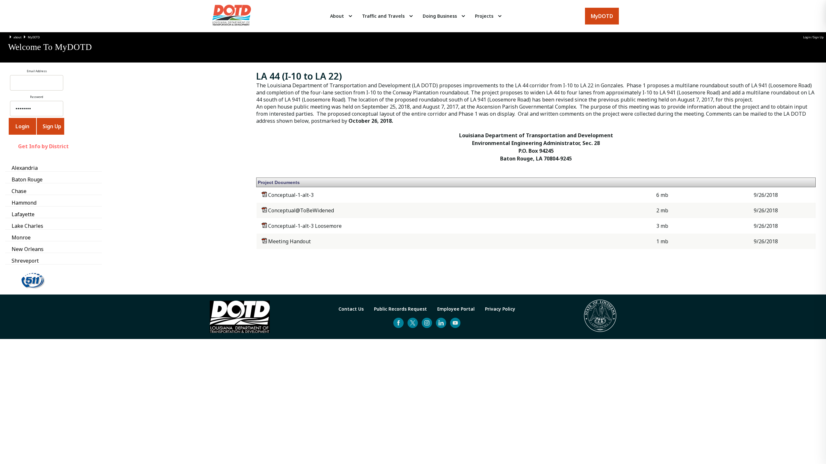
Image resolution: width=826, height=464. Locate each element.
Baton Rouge (27, 179)
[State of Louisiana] (600, 317)
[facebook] (398, 323)
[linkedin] (441, 323)
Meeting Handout (289, 241)
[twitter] (413, 323)
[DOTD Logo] (231, 16)
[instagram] (427, 323)
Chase (19, 191)
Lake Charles (27, 225)
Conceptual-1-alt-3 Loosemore (304, 225)
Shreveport (25, 260)
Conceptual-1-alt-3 (290, 194)
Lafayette (23, 214)
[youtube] (455, 323)
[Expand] (350, 16)
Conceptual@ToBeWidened (300, 210)
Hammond (24, 202)
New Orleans (28, 249)
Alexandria (25, 167)
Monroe (21, 237)
